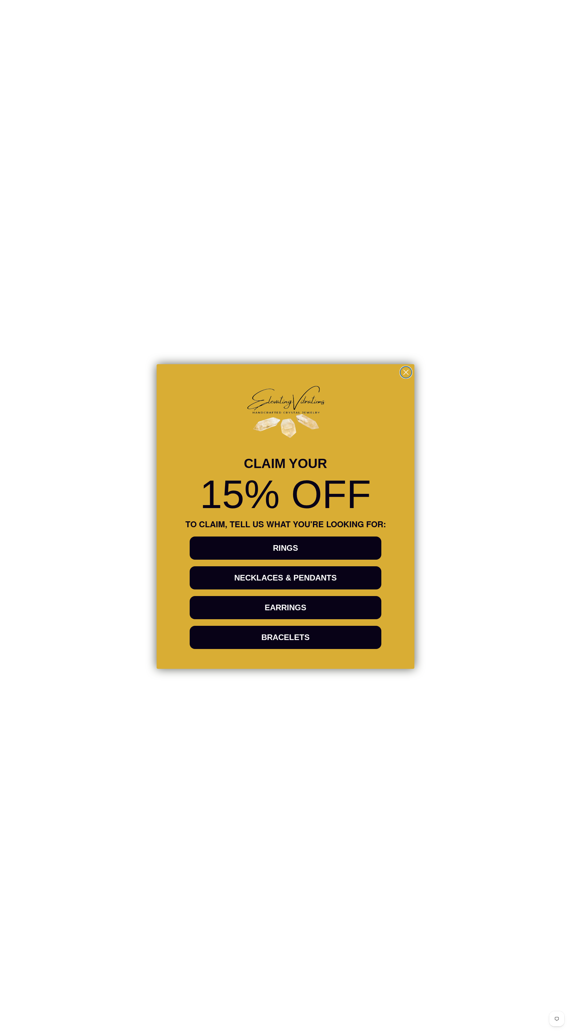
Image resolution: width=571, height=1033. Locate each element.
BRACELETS (285, 637)
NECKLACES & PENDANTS (285, 577)
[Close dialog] (406, 372)
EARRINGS (285, 607)
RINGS (285, 547)
